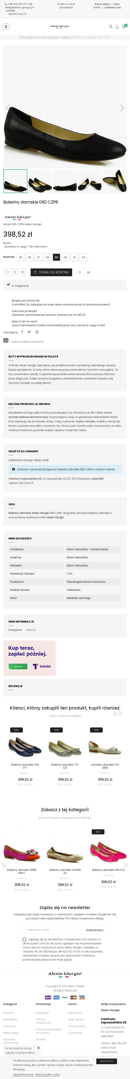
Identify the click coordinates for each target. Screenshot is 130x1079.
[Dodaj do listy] (79, 272)
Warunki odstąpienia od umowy (49, 1031)
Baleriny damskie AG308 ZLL (65, 872)
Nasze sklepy (102, 4)
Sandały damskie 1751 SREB (105, 766)
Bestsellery (10, 1019)
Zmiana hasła (76, 1026)
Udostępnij (22, 332)
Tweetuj (29, 332)
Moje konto (75, 1013)
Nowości (8, 1013)
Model (7, 224)
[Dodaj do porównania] (88, 272)
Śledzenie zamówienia (11, 1041)
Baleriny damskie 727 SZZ (65, 766)
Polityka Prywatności (43, 1021)
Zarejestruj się (112, 7)
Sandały (105, 773)
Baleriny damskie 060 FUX (108, 870)
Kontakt (10, 10)
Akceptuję (106, 1061)
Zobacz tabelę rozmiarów (28, 341)
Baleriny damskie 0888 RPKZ (21, 872)
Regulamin (42, 1013)
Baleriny (31, 630)
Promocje (9, 1026)
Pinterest (37, 332)
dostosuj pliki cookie (47, 1074)
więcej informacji (23, 1074)
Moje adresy (76, 1019)
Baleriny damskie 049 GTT (25, 766)
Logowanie (75, 1033)
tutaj (45, 460)
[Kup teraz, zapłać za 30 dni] (29, 658)
